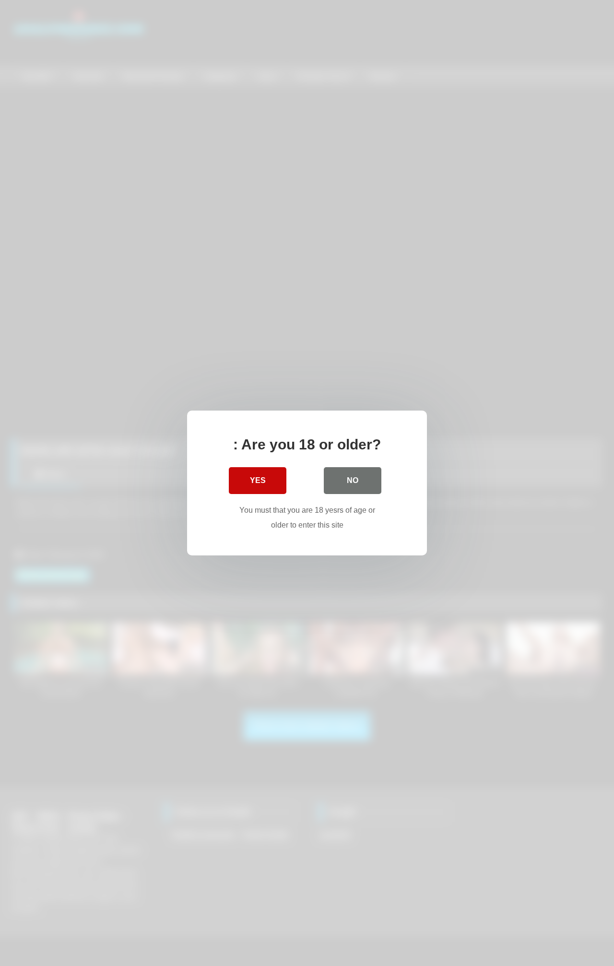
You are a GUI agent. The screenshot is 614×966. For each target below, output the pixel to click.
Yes (258, 480)
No (352, 480)
